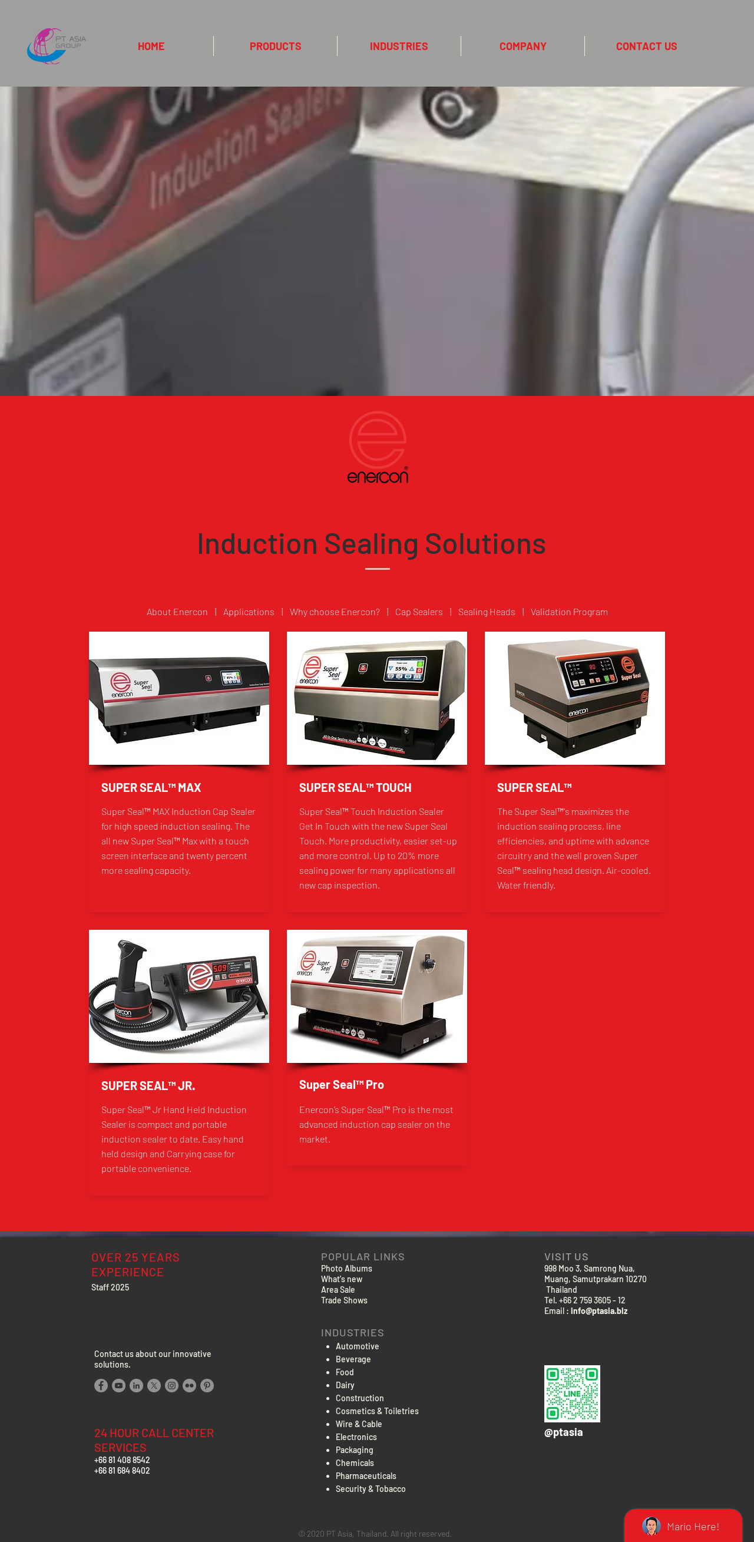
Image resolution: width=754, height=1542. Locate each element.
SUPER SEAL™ (138, 787)
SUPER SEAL (530, 787)
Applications (249, 611)
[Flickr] (189, 1385)
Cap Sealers (419, 611)
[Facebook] (101, 1385)
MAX (189, 787)
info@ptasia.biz (599, 1311)
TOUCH (394, 787)
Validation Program (569, 611)
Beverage (353, 1359)
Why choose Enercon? (335, 611)
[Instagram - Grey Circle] (171, 1385)
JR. (186, 1085)
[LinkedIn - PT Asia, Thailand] (136, 1385)
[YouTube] (118, 1385)
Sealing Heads (487, 611)
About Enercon (177, 611)
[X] (154, 1385)
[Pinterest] (207, 1385)
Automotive (357, 1346)
